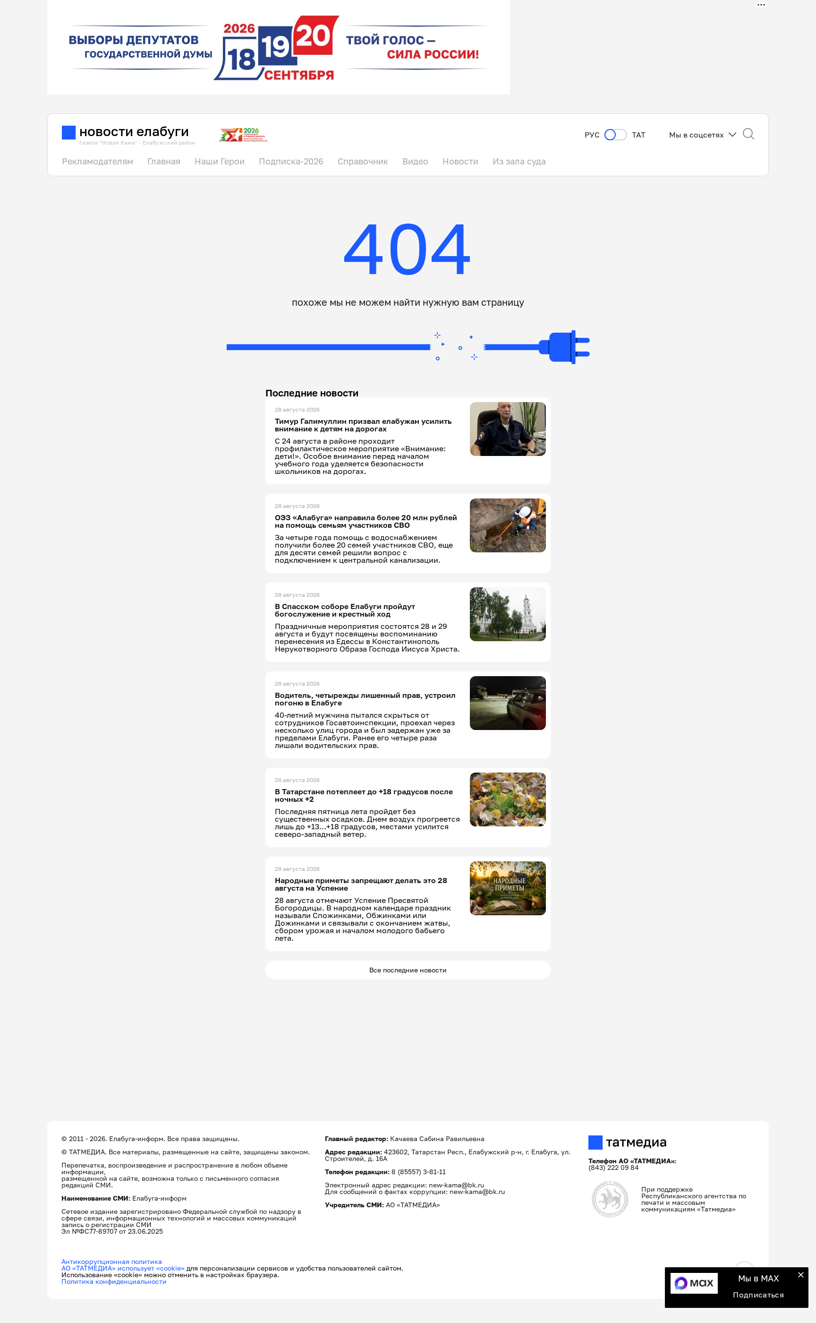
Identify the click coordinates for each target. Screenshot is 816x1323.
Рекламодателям (97, 161)
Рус (592, 134)
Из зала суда (519, 161)
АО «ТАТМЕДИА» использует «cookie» (123, 1268)
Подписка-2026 (291, 161)
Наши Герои (220, 161)
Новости (460, 161)
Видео (415, 161)
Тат (639, 134)
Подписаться (758, 1294)
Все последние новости (408, 970)
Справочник (363, 161)
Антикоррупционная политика (111, 1261)
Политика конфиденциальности (114, 1281)
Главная (163, 161)
